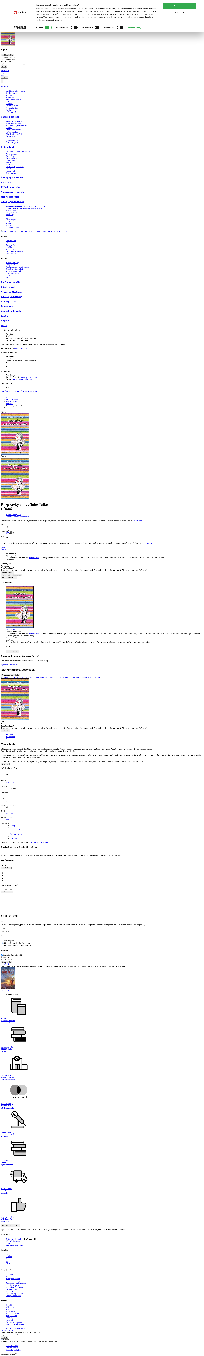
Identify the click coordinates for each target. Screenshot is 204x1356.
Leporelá (9, 169)
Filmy (3, 75)
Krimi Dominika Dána (14, 271)
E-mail (3, 929)
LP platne (5, 320)
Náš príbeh (10, 1307)
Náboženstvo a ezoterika (12, 192)
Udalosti (9, 1243)
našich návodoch (20, 348)
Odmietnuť (179, 13)
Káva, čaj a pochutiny (11, 296)
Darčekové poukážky (11, 282)
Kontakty (9, 1305)
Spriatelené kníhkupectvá (15, 1245)
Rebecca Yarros (11, 245)
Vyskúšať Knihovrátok (9, 665)
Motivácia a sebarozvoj (14, 121)
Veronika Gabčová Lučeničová (17, 517)
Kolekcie (9, 223)
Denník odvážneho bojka (15, 269)
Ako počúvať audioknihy (15, 1287)
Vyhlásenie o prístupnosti (15, 1324)
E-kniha (6, 957)
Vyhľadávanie (6, 61)
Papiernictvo (7, 306)
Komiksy (9, 95)
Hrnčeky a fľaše (8, 301)
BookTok (9, 225)
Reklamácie (10, 1291)
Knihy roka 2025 (12, 213)
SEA (7, 533)
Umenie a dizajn (12, 140)
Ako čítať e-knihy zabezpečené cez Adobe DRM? (19, 391)
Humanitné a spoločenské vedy (17, 126)
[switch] (74, 27)
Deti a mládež (7, 147)
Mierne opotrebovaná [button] (14, 631)
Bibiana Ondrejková (13, 515)
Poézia (8, 110)
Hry (2, 73)
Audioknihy (5, 71)
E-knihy (4, 69)
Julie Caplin (10, 243)
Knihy (4, 66)
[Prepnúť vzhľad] (2, 81)
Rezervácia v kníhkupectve (16, 1283)
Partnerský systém (12, 1314)
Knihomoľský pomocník (15, 1294)
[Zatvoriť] (2, 921)
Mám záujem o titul (13, 227)
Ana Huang (10, 247)
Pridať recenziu (7, 892)
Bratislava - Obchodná (14, 1239)
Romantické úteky (12, 263)
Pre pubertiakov (11, 158)
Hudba (4, 316)
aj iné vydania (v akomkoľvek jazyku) (17, 945)
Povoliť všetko (180, 6)
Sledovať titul (6, 962)
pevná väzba (10, 783)
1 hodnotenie (6, 868)
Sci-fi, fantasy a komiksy (15, 167)
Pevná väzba (10, 629)
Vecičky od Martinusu (11, 292)
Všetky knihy (11, 210)
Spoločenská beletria (13, 99)
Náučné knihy (11, 171)
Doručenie (9, 1274)
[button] (102, 567)
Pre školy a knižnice (13, 1289)
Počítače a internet (12, 136)
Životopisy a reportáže (14, 130)
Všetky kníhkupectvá (13, 1241)
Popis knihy (10, 735)
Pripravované (11, 219)
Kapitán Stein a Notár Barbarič (17, 267)
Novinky (9, 217)
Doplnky (4, 77)
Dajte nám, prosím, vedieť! (40, 842)
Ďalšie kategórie (12, 112)
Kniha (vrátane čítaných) (12, 955)
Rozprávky (10, 164)
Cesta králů (5, 990)
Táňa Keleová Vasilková (15, 251)
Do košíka (5, 730)
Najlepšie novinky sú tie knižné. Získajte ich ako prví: (21, 1332)
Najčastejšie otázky (13, 1281)
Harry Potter (10, 265)
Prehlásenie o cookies (14, 1322)
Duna (8, 275)
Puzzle (4, 325)
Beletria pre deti (11, 402)
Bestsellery (10, 215)
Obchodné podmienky (14, 1350)
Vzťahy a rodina (12, 132)
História (9, 128)
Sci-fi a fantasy (11, 93)
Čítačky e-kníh (8, 287)
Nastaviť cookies (12, 1346)
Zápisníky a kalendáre (12, 311)
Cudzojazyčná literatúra (12, 201)
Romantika (10, 97)
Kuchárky (6, 182)
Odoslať (4, 1337)
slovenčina (10, 813)
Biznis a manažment (13, 123)
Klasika (8, 102)
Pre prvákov (10, 156)
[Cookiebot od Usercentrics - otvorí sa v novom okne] (20, 27)
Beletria (4, 86)
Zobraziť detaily (134, 28)
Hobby (8, 138)
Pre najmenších (11, 154)
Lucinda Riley (11, 253)
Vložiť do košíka (7, 572)
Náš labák (9, 1320)
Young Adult (10, 160)
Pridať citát (5, 964)
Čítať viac (138, 521)
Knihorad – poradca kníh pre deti (18, 152)
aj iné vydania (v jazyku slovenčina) (16, 943)
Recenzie (9, 739)
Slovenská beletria (12, 106)
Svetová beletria (12, 108)
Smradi (8, 278)
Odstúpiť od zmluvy (13, 1296)
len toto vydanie (9, 941)
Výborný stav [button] (11, 555)
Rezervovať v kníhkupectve (11, 575)
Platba (8, 1277)
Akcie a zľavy (11, 221)
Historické (9, 104)
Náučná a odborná (10, 117)
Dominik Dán (11, 241)
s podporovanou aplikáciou (29, 377)
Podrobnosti (10, 737)
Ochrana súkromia (12, 1348)
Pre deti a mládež (12, 399)
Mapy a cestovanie (10, 197)
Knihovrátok (34, 558)
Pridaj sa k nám (11, 1316)
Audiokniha (7, 960)
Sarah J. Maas (11, 249)
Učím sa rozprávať (13, 273)
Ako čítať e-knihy (12, 1285)
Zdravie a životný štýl (14, 134)
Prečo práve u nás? (13, 1279)
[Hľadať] (24, 64)
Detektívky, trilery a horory (16, 91)
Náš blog (9, 1309)
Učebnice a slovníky (10, 187)
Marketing (9, 1318)
